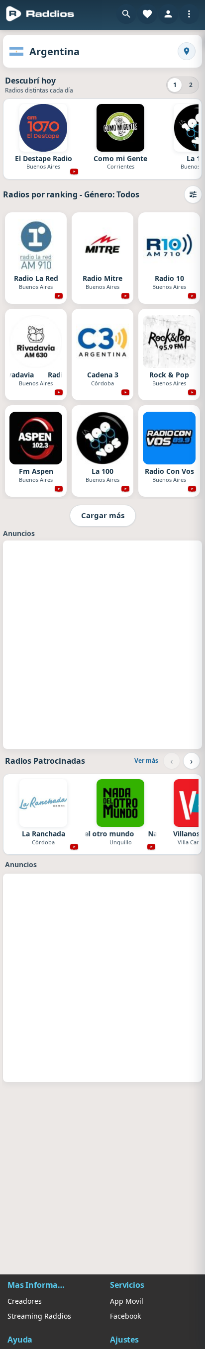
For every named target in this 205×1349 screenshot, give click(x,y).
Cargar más (102, 515)
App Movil (126, 1301)
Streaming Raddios (39, 1316)
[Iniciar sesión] (168, 14)
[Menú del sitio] (189, 14)
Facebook (125, 1316)
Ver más (146, 760)
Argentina (54, 51)
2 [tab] (191, 85)
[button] (126, 14)
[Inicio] (40, 14)
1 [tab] (175, 85)
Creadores (24, 1301)
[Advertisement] (102, 643)
